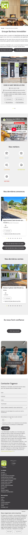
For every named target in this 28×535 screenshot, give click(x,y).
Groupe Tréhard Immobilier (7, 485)
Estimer (3, 500)
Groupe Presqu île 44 (5, 483)
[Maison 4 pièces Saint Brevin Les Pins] (14, 276)
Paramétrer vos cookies (18, 528)
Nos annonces (9, 102)
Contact (3, 488)
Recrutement (4, 487)
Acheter (3, 497)
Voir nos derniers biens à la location (14, 248)
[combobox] (14, 407)
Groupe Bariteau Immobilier (7, 477)
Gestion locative (4, 504)
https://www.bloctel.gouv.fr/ (7, 451)
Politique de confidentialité (7, 492)
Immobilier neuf (4, 507)
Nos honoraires (20, 102)
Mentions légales (5, 490)
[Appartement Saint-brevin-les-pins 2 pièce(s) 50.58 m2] (14, 209)
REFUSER (9, 531)
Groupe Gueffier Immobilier (7, 480)
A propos (3, 472)
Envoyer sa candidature (14, 363)
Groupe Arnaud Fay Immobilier (8, 475)
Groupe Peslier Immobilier (7, 482)
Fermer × (24, 511)
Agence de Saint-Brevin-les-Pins (12, 234)
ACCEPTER (18, 531)
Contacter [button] (20, 99)
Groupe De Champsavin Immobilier (8, 479)
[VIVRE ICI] (5, 5)
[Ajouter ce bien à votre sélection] (25, 198)
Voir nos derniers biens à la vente (14, 244)
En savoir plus (8, 528)
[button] (14, 85)
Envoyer (6, 428)
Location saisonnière (5, 502)
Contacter (9, 99)
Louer (2, 499)
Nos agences (4, 474)
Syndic (2, 505)
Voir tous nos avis (14, 331)
